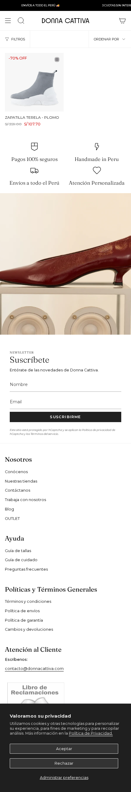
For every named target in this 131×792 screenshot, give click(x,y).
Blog (9, 509)
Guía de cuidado (21, 560)
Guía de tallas (18, 550)
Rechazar (64, 763)
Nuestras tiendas (21, 481)
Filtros (18, 39)
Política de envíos (22, 611)
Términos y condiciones (28, 601)
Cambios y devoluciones (29, 629)
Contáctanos (17, 490)
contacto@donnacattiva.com (34, 668)
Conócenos (16, 471)
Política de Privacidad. (91, 733)
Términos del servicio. (44, 433)
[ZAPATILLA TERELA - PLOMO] (34, 82)
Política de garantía (24, 620)
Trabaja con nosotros (25, 499)
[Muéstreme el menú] (8, 21)
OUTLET (12, 518)
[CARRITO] (122, 21)
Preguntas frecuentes (26, 569)
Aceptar (64, 748)
